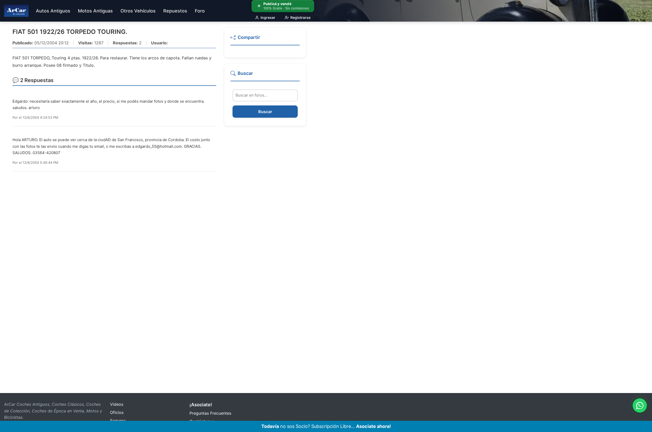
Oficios (117, 412)
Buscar (265, 111)
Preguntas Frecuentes (210, 413)
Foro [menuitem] (200, 11)
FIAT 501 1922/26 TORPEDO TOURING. (69, 31)
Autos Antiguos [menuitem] (53, 11)
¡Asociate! (200, 404)
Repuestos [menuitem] (175, 11)
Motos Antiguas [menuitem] (95, 11)
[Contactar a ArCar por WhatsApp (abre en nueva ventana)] (640, 405)
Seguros (118, 420)
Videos (116, 404)
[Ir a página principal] (16, 11)
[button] (265, 39)
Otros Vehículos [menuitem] (138, 11)
